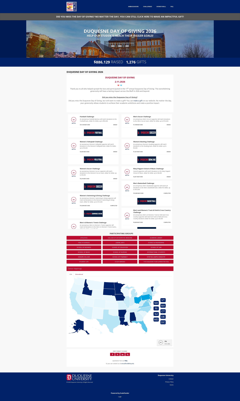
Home (171, 385)
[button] (127, 354)
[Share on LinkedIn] (122, 354)
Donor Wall (161, 6)
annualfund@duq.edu (127, 363)
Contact (171, 379)
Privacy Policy (169, 382)
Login (120, 397)
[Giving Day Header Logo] (72, 6)
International (79, 274)
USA (70, 274)
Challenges (147, 6)
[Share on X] (117, 354)
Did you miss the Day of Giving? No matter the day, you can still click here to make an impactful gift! (120, 16)
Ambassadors (133, 6)
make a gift (138, 101)
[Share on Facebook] (112, 354)
